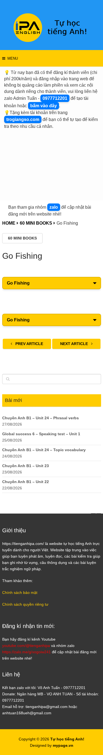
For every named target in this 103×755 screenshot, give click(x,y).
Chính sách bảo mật (19, 592)
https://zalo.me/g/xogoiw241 (26, 652)
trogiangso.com (22, 119)
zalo (53, 207)
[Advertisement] (51, 163)
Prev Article (28, 343)
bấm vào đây (43, 105)
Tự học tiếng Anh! (67, 739)
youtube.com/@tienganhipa (26, 645)
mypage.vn (63, 745)
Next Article (74, 343)
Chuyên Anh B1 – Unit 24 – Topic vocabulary (44, 450)
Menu (12, 58)
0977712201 (55, 98)
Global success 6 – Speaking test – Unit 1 (41, 434)
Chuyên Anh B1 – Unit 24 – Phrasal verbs (40, 418)
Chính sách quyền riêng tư (25, 604)
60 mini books (22, 238)
